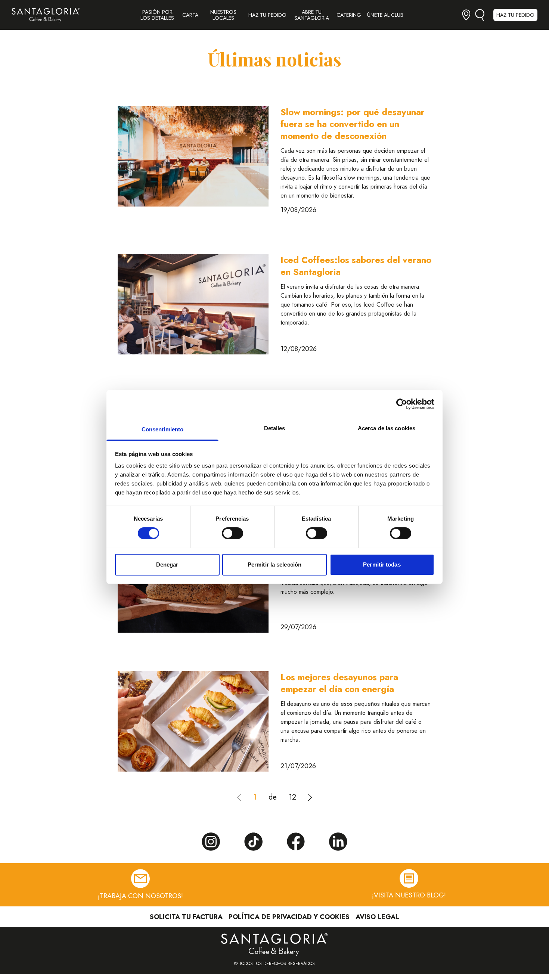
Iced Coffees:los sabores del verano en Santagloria (355, 265)
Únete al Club (385, 15)
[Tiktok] (253, 841)
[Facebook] (295, 841)
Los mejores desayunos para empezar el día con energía (339, 682)
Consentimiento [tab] (162, 429)
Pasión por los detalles (157, 15)
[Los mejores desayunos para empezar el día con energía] (193, 721)
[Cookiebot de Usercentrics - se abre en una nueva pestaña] (401, 403)
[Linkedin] (338, 841)
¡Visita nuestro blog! (409, 895)
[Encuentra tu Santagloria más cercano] (466, 14)
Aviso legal (377, 916)
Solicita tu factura (186, 916)
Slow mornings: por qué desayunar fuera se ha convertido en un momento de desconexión (352, 123)
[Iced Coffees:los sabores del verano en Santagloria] (193, 304)
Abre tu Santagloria (311, 15)
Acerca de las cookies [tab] (386, 428)
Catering (348, 15)
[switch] (232, 533)
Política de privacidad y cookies (289, 916)
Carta (190, 15)
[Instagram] (210, 841)
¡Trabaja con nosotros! (140, 895)
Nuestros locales (223, 15)
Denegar (167, 564)
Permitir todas (381, 564)
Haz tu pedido (267, 15)
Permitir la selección (274, 564)
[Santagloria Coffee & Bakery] (46, 15)
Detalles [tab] (274, 428)
